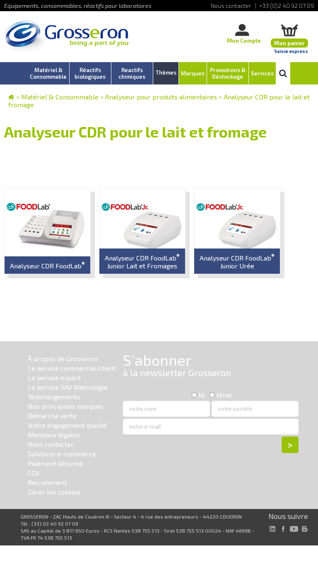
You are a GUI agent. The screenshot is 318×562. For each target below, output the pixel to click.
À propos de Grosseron (63, 358)
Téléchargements (54, 396)
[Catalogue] (11, 97)
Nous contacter (51, 444)
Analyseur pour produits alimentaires (161, 97)
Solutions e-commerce (62, 454)
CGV (34, 473)
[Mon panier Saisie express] (289, 30)
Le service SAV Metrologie (68, 387)
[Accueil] (66, 37)
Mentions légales (54, 435)
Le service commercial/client (72, 368)
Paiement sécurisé (55, 463)
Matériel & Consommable (60, 97)
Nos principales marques (65, 406)
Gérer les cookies (54, 492)
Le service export (54, 377)
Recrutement (47, 482)
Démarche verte (52, 416)
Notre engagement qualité (67, 425)
